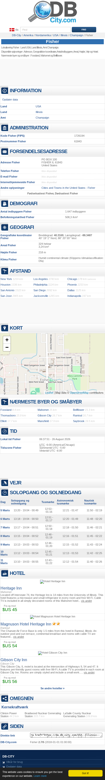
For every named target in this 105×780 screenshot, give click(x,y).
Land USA (26, 47)
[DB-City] (52, 23)
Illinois (39, 112)
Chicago (72, 279)
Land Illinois (37, 47)
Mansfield (43, 421)
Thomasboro (8, 415)
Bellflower (57, 55)
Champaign (42, 117)
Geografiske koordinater (44, 51)
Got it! (85, 773)
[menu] (13, 30)
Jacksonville (40, 295)
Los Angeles (40, 279)
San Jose (6, 295)
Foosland (35, 55)
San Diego (39, 290)
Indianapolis (74, 295)
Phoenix (72, 284)
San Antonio (7, 290)
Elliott (3, 421)
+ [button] (7, 340)
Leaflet (49, 392)
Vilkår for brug (14, 761)
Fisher (52, 41)
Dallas (71, 290)
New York (6, 279)
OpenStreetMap (79, 392)
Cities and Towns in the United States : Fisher (68, 187)
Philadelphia (40, 284)
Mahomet (45, 55)
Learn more (40, 776)
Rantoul (77, 415)
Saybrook (78, 421)
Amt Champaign (50, 47)
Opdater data (10, 99)
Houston (5, 284)
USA (38, 106)
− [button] (7, 347)
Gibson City (45, 415)
